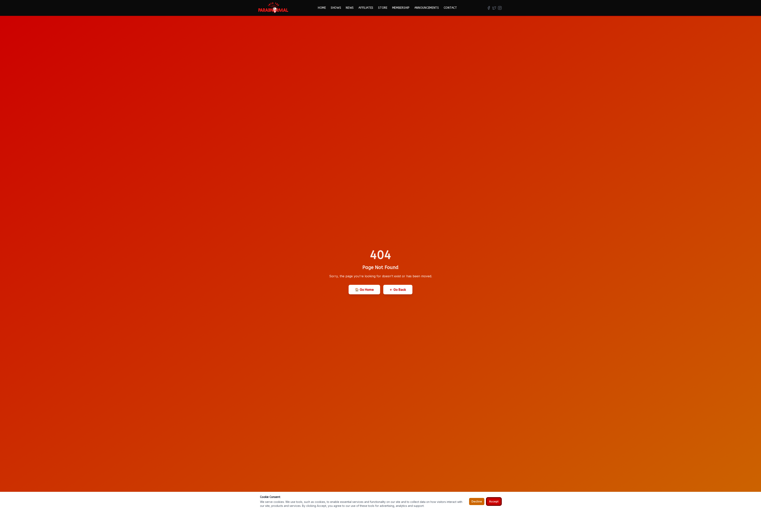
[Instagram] (500, 8)
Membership (401, 8)
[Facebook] (489, 8)
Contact (450, 8)
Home (322, 8)
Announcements (426, 8)
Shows (336, 8)
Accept (494, 501)
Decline (476, 501)
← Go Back (398, 290)
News (350, 8)
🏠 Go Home (364, 290)
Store (382, 8)
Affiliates (366, 8)
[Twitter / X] (494, 8)
